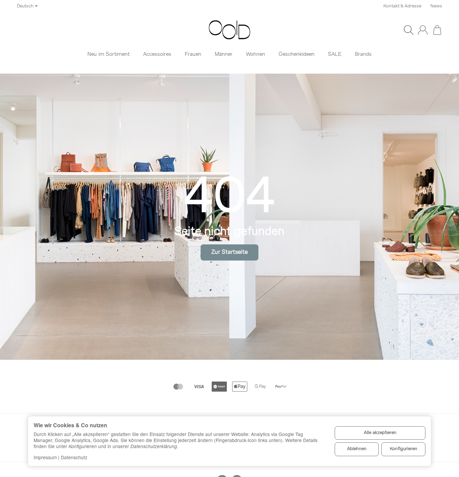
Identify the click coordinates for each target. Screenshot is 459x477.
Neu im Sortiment (108, 54)
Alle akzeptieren (380, 433)
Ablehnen (357, 449)
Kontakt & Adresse (402, 6)
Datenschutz (74, 457)
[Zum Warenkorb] (437, 30)
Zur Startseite (229, 252)
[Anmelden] (423, 30)
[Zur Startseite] (229, 30)
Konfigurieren (403, 449)
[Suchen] (409, 30)
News (436, 6)
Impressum (45, 457)
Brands (363, 54)
